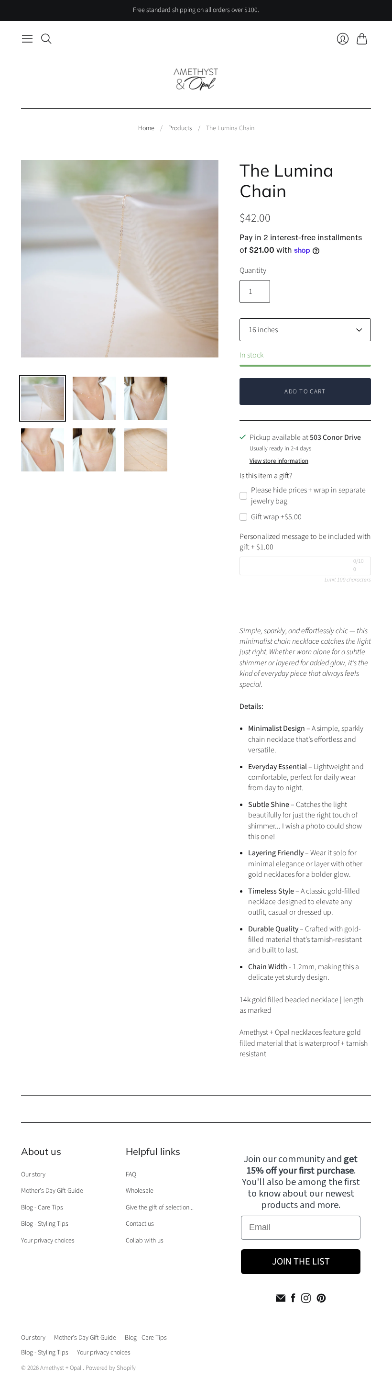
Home (146, 128)
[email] (280, 1298)
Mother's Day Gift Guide (52, 1191)
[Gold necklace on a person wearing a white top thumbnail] (94, 449)
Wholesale (139, 1191)
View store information (279, 461)
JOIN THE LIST (301, 1261)
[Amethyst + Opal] (196, 78)
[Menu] (27, 39)
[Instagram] (306, 1298)
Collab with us (144, 1240)
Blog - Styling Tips (44, 1224)
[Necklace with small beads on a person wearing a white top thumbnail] (145, 398)
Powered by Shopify (111, 1368)
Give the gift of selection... (160, 1207)
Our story (33, 1174)
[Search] (46, 39)
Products (180, 128)
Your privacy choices (48, 1240)
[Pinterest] (321, 1298)
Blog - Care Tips (42, 1207)
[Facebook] (293, 1298)
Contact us (140, 1224)
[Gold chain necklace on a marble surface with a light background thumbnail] (145, 449)
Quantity (253, 270)
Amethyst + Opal (61, 1368)
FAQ (131, 1174)
